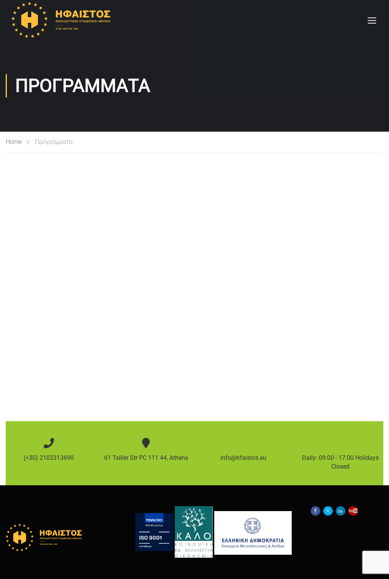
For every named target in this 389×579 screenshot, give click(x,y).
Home (14, 141)
